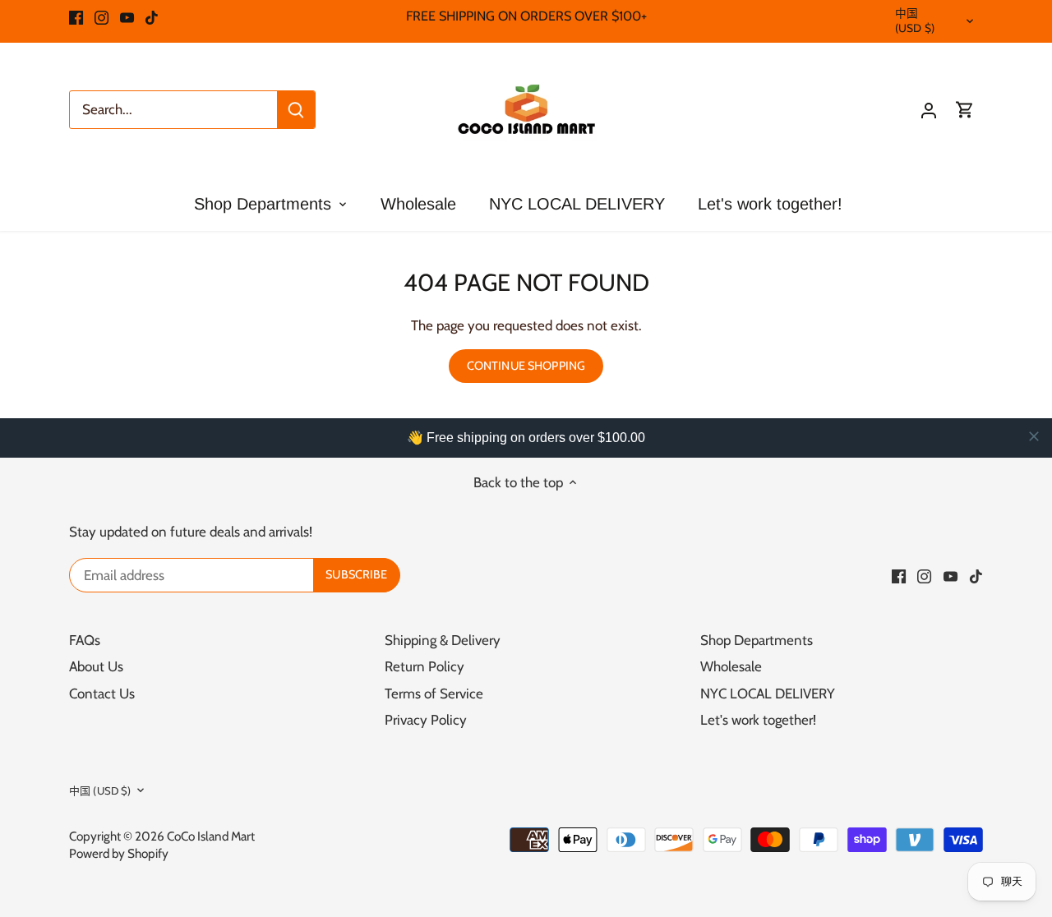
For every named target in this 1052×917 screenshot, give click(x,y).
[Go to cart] (965, 109)
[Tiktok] (152, 16)
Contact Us (102, 693)
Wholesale (731, 666)
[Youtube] (127, 16)
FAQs (84, 640)
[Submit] (296, 109)
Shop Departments (756, 640)
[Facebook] (76, 16)
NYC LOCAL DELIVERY (767, 693)
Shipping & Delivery (443, 640)
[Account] (929, 109)
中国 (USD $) (914, 21)
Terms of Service (434, 693)
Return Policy (424, 666)
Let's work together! (758, 720)
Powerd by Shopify (118, 853)
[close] (1034, 436)
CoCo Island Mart (211, 836)
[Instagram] (101, 16)
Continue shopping (526, 365)
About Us (96, 666)
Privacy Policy (426, 720)
